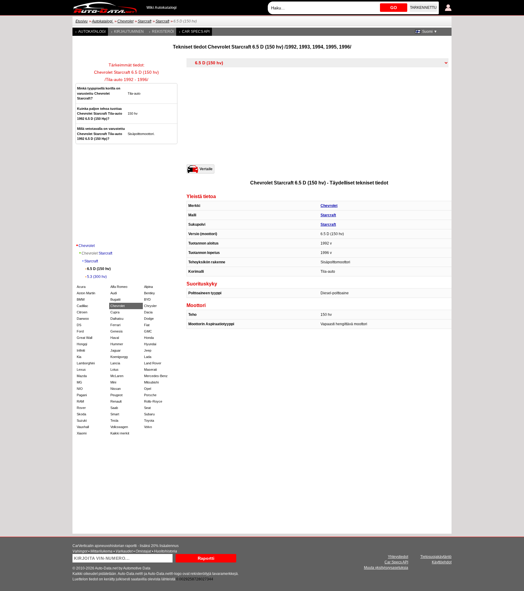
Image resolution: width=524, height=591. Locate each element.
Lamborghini (86, 363)
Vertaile (206, 169)
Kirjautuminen (129, 31)
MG (79, 382)
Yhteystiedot (398, 557)
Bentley (149, 293)
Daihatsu (116, 318)
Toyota (149, 420)
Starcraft (144, 21)
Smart (114, 414)
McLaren (116, 376)
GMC (148, 331)
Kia (79, 357)
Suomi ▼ (429, 31)
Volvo (148, 427)
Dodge (149, 318)
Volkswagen (119, 427)
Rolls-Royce (153, 401)
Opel (147, 388)
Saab (114, 408)
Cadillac (82, 306)
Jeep (147, 350)
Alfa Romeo (118, 287)
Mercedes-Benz (156, 376)
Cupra (114, 312)
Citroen (82, 312)
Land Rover (152, 363)
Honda (149, 337)
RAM (80, 401)
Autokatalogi (102, 21)
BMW (81, 299)
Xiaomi (81, 433)
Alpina (148, 287)
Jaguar (115, 350)
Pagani (82, 395)
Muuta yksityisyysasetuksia (386, 568)
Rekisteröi (163, 31)
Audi (113, 293)
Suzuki (82, 420)
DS (79, 325)
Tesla (114, 420)
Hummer (116, 344)
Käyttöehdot (442, 562)
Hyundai (150, 344)
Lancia (115, 363)
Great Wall (84, 337)
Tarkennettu (423, 7)
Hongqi (82, 344)
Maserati (150, 369)
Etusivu (82, 21)
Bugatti (115, 299)
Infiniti (81, 350)
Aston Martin (86, 293)
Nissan (115, 388)
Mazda (82, 376)
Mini (113, 382)
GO (393, 7)
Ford (80, 331)
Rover (81, 408)
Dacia (148, 312)
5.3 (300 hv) (97, 277)
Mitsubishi (151, 382)
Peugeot (116, 395)
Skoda (81, 414)
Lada (147, 357)
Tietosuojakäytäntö (436, 557)
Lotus (114, 369)
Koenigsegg (119, 357)
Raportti (206, 558)
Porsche (150, 395)
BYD (147, 299)
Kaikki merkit (119, 433)
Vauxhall (83, 427)
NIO (80, 388)
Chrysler (150, 306)
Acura (81, 287)
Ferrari (115, 325)
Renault (116, 401)
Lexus (81, 369)
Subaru (149, 414)
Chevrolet (125, 21)
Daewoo (83, 318)
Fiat (146, 325)
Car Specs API (196, 31)
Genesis (116, 331)
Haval (114, 337)
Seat (147, 408)
